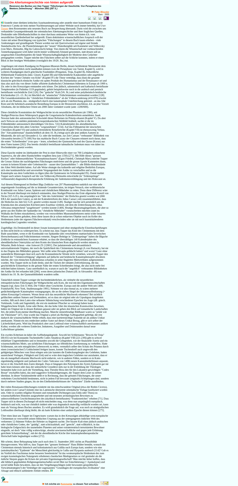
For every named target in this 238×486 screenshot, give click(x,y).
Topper (4, 28)
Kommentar (66, 484)
